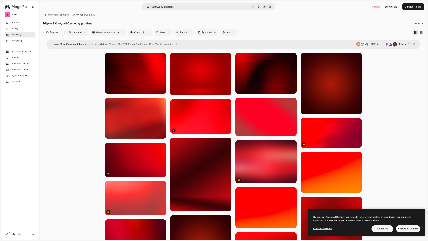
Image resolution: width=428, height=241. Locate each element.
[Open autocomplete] (146, 7)
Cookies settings (322, 228)
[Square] (421, 32)
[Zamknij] (414, 44)
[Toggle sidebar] (32, 6)
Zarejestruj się (413, 6)
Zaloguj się (391, 6)
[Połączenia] (7, 234)
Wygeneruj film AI (85, 14)
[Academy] (13, 234)
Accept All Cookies (408, 228)
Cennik (376, 6)
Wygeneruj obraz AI (58, 14)
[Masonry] (415, 32)
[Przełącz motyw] (19, 234)
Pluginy (402, 44)
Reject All (382, 228)
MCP (373, 44)
